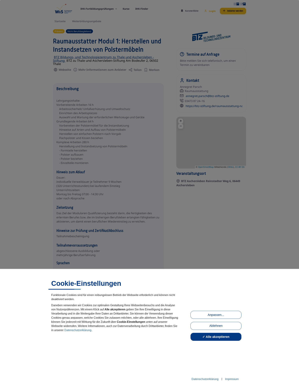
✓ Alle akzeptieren (215, 337)
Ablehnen (216, 325)
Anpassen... (216, 315)
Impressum (232, 379)
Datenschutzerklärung (77, 330)
